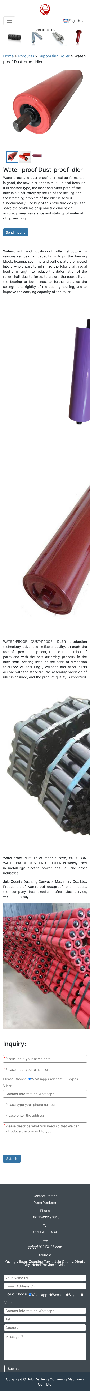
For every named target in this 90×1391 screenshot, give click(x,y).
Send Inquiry (16, 232)
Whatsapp (39, 1079)
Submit (11, 1159)
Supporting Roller (54, 56)
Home (8, 56)
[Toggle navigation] (9, 20)
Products (26, 56)
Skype (71, 1079)
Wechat (57, 1079)
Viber (7, 1086)
